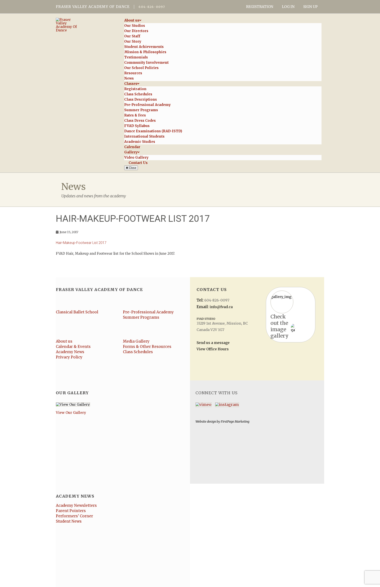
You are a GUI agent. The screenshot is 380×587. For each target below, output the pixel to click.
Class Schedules (138, 351)
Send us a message (213, 342)
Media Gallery (136, 341)
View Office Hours (213, 349)
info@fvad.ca (221, 307)
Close (132, 167)
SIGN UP (310, 6)
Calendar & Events (73, 346)
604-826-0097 (152, 7)
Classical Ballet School (77, 312)
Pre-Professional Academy (148, 312)
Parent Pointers (71, 510)
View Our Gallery (71, 412)
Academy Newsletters (76, 505)
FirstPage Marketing (235, 421)
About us (64, 341)
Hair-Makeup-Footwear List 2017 (81, 243)
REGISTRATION (259, 6)
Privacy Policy (69, 357)
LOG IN (288, 6)
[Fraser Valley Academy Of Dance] (86, 25)
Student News (69, 521)
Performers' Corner (74, 516)
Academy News (70, 351)
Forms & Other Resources (147, 346)
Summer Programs (141, 317)
